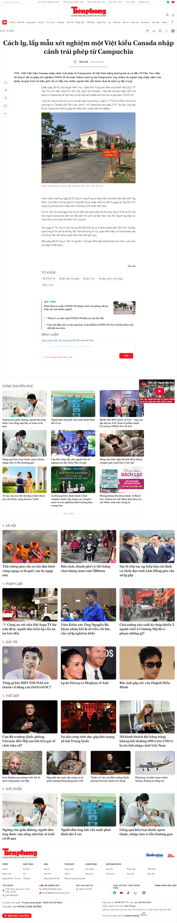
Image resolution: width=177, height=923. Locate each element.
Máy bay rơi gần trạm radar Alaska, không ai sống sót (151, 779)
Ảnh (46, 864)
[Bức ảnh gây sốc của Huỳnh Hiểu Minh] (147, 663)
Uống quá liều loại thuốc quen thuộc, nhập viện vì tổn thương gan (23, 461)
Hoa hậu (155, 22)
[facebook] (168, 2)
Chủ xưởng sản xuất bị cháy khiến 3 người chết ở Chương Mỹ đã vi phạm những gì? (146, 628)
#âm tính (48, 284)
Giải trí (125, 22)
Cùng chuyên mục (17, 386)
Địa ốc (41, 22)
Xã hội (12, 22)
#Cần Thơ (89, 278)
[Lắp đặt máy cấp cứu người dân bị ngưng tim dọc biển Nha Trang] (73, 443)
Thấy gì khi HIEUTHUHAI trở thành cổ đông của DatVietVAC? (26, 685)
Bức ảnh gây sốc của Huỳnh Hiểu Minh (144, 685)
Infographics (113, 864)
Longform (91, 864)
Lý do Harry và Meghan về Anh (85, 683)
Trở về (5, 113)
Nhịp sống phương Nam (75, 878)
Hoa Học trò (115, 2)
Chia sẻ (5, 90)
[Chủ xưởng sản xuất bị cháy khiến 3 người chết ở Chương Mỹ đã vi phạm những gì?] (147, 604)
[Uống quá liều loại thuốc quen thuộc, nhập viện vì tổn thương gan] (24, 443)
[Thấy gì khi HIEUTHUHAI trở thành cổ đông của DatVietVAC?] (30, 663)
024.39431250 (12, 895)
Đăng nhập (46, 340)
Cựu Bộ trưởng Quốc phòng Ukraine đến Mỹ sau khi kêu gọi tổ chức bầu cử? (28, 741)
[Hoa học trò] (171, 855)
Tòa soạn (130, 2)
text (154, 31)
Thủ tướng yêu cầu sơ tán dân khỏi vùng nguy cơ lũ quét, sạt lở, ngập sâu (28, 570)
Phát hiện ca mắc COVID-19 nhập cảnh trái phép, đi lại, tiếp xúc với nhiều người (76, 307)
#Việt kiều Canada (69, 278)
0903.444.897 (85, 889)
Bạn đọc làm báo (18, 915)
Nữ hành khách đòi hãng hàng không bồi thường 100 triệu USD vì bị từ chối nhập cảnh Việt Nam (146, 741)
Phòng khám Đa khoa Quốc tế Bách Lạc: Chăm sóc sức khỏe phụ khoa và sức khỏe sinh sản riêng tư (120, 499)
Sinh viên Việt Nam (96, 2)
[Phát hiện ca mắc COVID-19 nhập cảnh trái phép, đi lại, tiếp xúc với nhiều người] (124, 307)
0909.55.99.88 (49, 889)
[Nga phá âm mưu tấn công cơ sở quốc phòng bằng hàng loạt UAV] (66, 763)
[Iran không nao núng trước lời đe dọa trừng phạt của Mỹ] (22, 763)
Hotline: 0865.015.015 (48, 2)
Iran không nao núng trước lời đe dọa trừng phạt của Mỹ (21, 779)
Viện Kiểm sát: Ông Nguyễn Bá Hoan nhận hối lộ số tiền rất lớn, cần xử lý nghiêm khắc (85, 628)
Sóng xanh (31, 22)
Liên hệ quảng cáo (49, 885)
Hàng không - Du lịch (11, 878)
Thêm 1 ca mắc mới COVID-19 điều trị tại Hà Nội (75, 318)
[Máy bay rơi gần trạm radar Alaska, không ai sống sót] (155, 763)
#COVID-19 (49, 278)
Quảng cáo (143, 2)
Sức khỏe (50, 22)
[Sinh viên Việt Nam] (154, 855)
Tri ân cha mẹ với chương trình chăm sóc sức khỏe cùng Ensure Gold (23, 497)
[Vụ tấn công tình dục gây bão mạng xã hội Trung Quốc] (88, 717)
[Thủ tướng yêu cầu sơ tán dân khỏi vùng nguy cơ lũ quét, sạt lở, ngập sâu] (30, 546)
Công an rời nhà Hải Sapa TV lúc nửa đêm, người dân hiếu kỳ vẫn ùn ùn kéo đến (29, 628)
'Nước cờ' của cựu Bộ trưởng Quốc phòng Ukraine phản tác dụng (110, 779)
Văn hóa (116, 22)
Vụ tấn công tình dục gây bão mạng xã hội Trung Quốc (88, 739)
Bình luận (5, 106)
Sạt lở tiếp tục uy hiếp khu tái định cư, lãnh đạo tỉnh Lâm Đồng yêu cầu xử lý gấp (146, 570)
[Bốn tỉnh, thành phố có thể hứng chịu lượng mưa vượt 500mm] (88, 546)
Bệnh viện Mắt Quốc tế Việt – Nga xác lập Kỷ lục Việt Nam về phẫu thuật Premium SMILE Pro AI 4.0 (121, 423)
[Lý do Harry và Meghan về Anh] (88, 663)
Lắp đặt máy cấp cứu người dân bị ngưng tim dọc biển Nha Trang (70, 461)
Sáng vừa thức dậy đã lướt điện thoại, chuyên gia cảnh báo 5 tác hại (121, 461)
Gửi (126, 356)
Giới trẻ (70, 22)
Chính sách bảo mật (166, 885)
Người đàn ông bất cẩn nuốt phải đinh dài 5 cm (73, 421)
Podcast (69, 864)
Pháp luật (80, 22)
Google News (173, 31)
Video (164, 22)
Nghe (5, 82)
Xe (109, 22)
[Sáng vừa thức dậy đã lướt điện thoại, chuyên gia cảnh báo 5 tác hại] (122, 443)
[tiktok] (130, 893)
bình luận (166, 31)
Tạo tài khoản (65, 340)
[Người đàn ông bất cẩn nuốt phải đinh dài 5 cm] (73, 403)
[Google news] (145, 892)
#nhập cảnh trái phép (111, 278)
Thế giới (60, 22)
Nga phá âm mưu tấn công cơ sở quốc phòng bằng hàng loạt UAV (65, 779)
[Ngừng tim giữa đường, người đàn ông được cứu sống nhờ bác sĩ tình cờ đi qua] (24, 403)
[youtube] (173, 2)
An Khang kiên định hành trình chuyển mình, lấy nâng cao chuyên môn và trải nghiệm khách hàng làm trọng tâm (72, 500)
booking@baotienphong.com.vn (56, 893)
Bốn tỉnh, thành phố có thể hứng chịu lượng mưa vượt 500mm (85, 568)
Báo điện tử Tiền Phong (88, 12)
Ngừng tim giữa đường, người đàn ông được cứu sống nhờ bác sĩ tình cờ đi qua (24, 423)
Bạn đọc (151, 873)
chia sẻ (147, 31)
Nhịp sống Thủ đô (51, 878)
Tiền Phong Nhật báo (73, 2)
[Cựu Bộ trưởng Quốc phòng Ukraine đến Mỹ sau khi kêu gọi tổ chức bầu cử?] (30, 717)
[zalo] (137, 892)
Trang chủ (4, 22)
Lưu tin (5, 98)
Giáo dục (135, 22)
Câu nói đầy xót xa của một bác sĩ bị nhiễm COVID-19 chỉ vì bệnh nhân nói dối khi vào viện (90, 326)
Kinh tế (21, 22)
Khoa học (145, 22)
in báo (160, 31)
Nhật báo (28, 864)
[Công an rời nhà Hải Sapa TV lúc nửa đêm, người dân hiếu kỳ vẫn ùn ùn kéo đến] (30, 604)
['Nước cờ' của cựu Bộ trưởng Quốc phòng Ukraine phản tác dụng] (111, 763)
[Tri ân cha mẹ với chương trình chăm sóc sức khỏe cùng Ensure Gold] (24, 479)
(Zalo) (59, 889)
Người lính (101, 22)
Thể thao (91, 22)
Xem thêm (172, 22)
